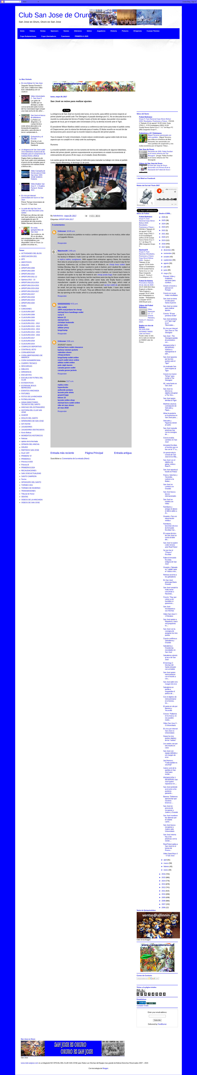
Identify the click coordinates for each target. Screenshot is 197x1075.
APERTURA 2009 (28, 271)
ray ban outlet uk (110, 285)
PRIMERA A (26, 459)
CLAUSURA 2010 (28, 320)
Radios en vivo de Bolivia (146, 326)
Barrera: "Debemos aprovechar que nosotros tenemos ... (170, 800)
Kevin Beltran (26, 433)
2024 (164, 224)
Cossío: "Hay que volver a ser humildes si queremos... (169, 600)
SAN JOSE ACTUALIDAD (31, 473)
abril (165, 860)
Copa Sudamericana (28, 36)
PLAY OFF (25, 453)
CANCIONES (26, 309)
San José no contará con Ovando (168, 486)
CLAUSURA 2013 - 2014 (30, 329)
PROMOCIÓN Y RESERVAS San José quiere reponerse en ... (170, 780)
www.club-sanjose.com (29, 1063)
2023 (164, 227)
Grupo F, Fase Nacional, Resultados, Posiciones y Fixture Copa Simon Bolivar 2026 (147, 256)
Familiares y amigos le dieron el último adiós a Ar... (170, 510)
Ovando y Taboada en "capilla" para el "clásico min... (170, 569)
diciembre (167, 250)
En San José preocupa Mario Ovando (170, 582)
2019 (164, 240)
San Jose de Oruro (146, 149)
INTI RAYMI (25, 424)
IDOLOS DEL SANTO (29, 418)
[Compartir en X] (95, 216)
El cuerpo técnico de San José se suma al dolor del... (170, 536)
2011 (164, 891)
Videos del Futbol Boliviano (146, 306)
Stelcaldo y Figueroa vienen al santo (170, 423)
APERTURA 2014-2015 (30, 285)
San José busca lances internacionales (169, 494)
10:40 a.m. (71, 231)
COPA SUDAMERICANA (30, 360)
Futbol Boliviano (145, 117)
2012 (164, 887)
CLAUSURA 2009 (28, 317)
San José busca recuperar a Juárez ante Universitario (169, 828)
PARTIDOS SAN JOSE (30, 450)
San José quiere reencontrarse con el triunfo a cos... (169, 675)
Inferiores (78, 31)
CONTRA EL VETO (28, 349)
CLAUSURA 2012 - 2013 (30, 326)
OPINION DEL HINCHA (30, 444)
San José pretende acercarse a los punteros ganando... (170, 790)
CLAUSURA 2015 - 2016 (30, 335)
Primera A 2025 (27, 462)
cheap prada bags (104, 275)
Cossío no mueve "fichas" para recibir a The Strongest (169, 377)
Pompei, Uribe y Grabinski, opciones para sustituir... (169, 279)
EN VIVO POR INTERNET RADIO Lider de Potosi (146, 331)
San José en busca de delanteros (38, 116)
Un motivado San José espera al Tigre (169, 368)
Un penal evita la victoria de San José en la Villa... (170, 455)
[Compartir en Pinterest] (99, 216)
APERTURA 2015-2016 (30, 288)
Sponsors (54, 31)
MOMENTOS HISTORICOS (32, 436)
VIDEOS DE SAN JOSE (30, 502)
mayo (166, 273)
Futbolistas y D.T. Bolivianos (150, 133)
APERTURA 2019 (28, 300)
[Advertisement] (85, 58)
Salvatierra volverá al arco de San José (170, 657)
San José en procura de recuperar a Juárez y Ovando (170, 809)
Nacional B (143, 250)
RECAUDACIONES (28, 470)
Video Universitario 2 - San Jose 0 (38, 97)
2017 (164, 247)
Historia (113, 31)
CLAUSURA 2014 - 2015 (30, 332)
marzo (166, 863)
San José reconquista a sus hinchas (169, 609)
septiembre (168, 260)
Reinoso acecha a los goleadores (170, 576)
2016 (164, 874)
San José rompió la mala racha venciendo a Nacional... (170, 591)
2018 (164, 244)
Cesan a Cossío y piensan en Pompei (170, 288)
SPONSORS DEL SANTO (31, 482)
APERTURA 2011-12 (29, 277)
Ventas (42, 31)
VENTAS (24, 497)
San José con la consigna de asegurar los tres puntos (170, 632)
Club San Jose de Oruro (55, 15)
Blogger (105, 1068)
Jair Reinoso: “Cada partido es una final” (170, 763)
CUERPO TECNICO (29, 363)
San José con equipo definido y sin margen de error (170, 754)
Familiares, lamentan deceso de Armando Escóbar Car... (170, 527)
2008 (164, 901)
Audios (23, 306)
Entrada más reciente (62, 452)
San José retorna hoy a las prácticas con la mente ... (170, 838)
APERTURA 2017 (66, 219)
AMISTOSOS (26, 262)
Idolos (89, 31)
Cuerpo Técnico (153, 31)
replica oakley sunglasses (70, 259)
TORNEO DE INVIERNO (30, 488)
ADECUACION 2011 (29, 256)
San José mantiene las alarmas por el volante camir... (170, 819)
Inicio (22, 31)
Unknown (62, 231)
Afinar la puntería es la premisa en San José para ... (170, 415)
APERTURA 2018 (28, 297)
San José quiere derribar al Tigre (169, 399)
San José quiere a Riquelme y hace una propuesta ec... (170, 622)
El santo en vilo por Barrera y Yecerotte (170, 708)
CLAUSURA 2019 (28, 344)
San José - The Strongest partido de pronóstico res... (170, 339)
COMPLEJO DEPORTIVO (31, 347)
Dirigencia (137, 31)
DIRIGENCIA (26, 372)
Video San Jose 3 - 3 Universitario (170, 724)
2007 (164, 904)
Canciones (65, 36)
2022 (164, 230)
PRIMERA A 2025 (81, 36)
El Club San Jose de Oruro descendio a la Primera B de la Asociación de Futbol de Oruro (159, 168)
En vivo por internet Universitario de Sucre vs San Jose (32, 198)
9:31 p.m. (74, 304)
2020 (164, 237)
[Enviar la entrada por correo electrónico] (86, 216)
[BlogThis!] (92, 216)
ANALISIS (25, 265)
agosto (166, 263)
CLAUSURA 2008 (28, 315)
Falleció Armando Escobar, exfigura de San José (170, 561)
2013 (164, 884)
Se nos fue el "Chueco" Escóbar (168, 552)
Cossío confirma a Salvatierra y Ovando (170, 640)
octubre (167, 257)
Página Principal (94, 452)
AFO (23, 259)
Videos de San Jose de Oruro (150, 163)
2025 (164, 220)
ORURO (24, 447)
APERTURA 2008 (28, 268)
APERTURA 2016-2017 (30, 291)
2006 (164, 907)
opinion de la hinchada (29, 441)
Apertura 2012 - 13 (28, 280)
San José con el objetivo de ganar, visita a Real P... (169, 463)
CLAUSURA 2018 (28, 341)
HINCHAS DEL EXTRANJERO (33, 407)
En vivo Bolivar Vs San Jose (32, 83)
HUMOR (24, 415)
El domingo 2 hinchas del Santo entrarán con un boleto (169, 666)
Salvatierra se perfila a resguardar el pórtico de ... (169, 690)
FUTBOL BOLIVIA (28, 399)
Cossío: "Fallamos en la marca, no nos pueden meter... (170, 717)
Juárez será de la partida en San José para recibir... (169, 771)
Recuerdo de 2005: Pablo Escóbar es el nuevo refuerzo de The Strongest (160, 153)
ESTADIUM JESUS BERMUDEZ (28, 387)
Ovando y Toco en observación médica (170, 518)
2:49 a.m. (72, 251)
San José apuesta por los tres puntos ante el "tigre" (170, 360)
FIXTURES (25, 393)
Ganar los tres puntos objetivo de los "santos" (169, 738)
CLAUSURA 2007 (28, 312)
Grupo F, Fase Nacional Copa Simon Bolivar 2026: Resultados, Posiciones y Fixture (147, 223)
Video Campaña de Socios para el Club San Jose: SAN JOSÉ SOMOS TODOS (38, 175)
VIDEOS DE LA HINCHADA (32, 500)
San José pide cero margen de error (170, 683)
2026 (164, 217)
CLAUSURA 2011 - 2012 (30, 323)
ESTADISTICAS (27, 383)
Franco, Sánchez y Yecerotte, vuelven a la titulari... (170, 478)
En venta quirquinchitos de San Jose (37, 230)
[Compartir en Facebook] (97, 216)
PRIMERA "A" (26, 456)
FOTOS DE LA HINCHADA (31, 396)
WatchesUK (63, 251)
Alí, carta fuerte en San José (170, 384)
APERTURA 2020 (28, 303)
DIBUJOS (25, 369)
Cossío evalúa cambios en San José (170, 440)
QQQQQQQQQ (64, 304)
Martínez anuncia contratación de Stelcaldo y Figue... (169, 407)
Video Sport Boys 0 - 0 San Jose (170, 855)
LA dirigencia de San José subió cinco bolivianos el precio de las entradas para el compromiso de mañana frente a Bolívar (33, 153)
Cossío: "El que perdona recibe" (170, 315)
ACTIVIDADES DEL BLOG (31, 253)
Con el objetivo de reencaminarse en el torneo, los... (169, 700)
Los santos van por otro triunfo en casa (170, 746)
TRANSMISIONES (28, 491)
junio (166, 270)
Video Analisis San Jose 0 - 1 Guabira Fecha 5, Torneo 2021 (38, 187)
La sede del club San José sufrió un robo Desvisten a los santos (32, 211)
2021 (164, 234)
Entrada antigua (123, 452)
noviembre (168, 253)
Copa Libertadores (48, 36)
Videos (32, 31)
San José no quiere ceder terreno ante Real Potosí (170, 545)
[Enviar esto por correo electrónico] (90, 216)
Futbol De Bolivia (146, 281)
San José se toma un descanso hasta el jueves (170, 301)
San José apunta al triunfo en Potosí (170, 471)
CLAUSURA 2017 (28, 338)
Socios (66, 31)
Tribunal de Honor (27, 494)
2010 (164, 894)
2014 (164, 881)
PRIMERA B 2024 (28, 467)
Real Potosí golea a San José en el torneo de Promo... (170, 847)
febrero (166, 866)
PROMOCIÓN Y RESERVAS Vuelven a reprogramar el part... (169, 349)
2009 (164, 897)
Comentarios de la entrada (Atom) (75, 458)
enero (166, 870)
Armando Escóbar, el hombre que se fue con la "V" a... (170, 447)
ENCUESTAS (26, 375)
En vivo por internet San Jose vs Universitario (170, 731)
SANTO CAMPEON (28, 476)
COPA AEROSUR (28, 352)
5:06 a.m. (70, 341)
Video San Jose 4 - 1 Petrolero (170, 615)
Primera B (25, 465)
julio (165, 267)
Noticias (24, 438)
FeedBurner (162, 1024)
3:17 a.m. (70, 381)
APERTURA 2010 (28, 274)
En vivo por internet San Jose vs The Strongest (170, 330)
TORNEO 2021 (27, 485)
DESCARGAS (26, 366)
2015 (164, 877)
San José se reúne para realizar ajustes (170, 308)
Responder (62, 243)
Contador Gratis (143, 1006)
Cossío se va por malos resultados (170, 294)
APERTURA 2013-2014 (30, 282)
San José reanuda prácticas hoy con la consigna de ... (170, 431)
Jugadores (101, 31)
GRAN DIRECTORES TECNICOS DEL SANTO (30, 403)
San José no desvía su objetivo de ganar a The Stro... (170, 392)
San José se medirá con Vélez (168, 501)
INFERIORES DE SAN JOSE (32, 421)
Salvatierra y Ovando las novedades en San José (169, 649)
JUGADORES (26, 427)
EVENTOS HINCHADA (30, 391)
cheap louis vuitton (117, 264)
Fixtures (125, 31)
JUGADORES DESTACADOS (32, 430)
